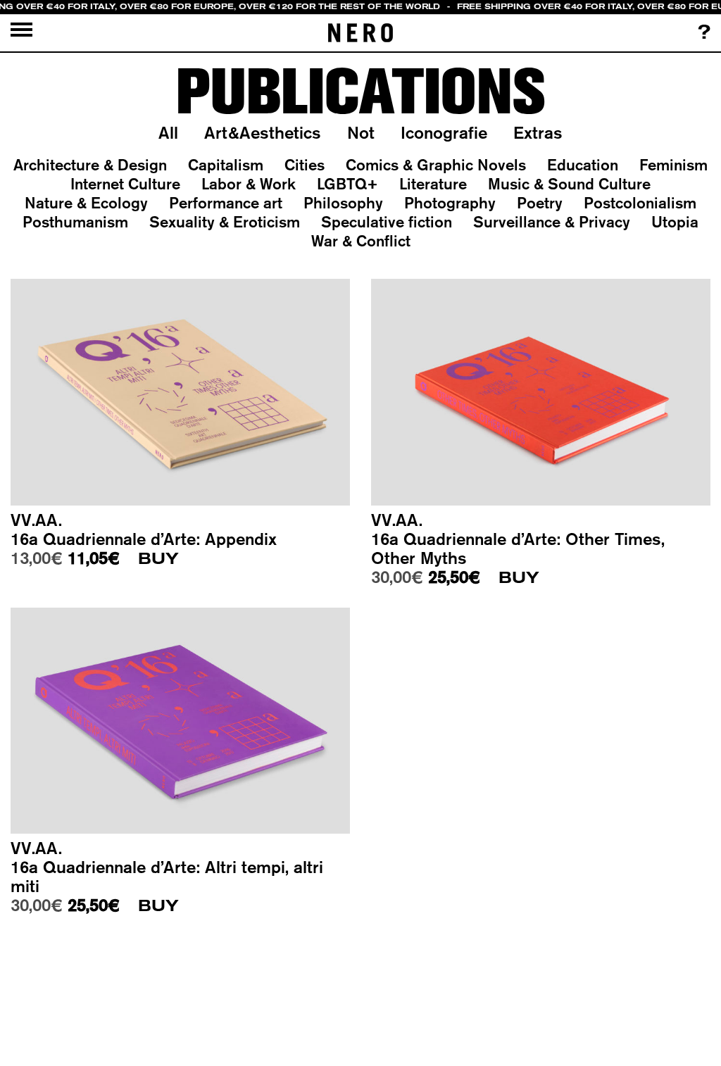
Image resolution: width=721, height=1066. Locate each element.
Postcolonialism (640, 203)
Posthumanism (75, 222)
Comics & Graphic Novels (436, 165)
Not (361, 132)
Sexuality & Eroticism (224, 222)
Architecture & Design (90, 165)
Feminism (673, 165)
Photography (450, 203)
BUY (158, 559)
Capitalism (225, 165)
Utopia (674, 222)
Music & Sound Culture (569, 184)
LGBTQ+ (347, 184)
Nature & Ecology (86, 203)
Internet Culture (125, 184)
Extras (538, 132)
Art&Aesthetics (262, 132)
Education (582, 165)
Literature (433, 184)
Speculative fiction (386, 222)
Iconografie (444, 132)
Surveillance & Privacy (551, 222)
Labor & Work (248, 184)
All (168, 132)
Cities (304, 165)
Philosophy (343, 203)
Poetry (540, 203)
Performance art (225, 203)
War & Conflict (360, 241)
